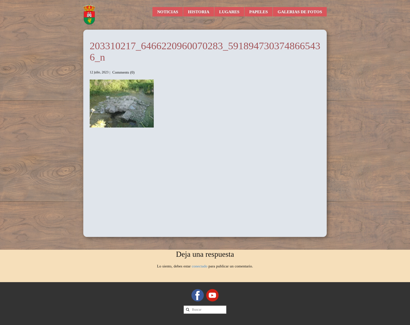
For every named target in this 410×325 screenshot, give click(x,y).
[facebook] (197, 295)
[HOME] (89, 14)
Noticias (167, 11)
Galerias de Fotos (300, 11)
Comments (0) (123, 72)
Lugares (229, 11)
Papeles (258, 11)
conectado (199, 266)
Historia (198, 11)
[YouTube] (212, 295)
